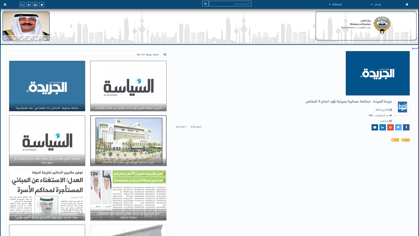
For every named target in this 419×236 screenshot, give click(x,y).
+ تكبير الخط (181, 126)
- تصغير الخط (197, 126)
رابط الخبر (384, 121)
